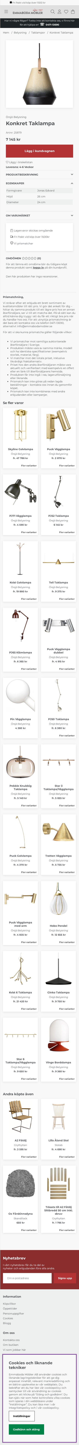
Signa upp (65, 1278)
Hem (6, 32)
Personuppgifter (13, 1313)
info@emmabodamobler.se (35, 326)
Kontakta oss (11, 1340)
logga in (38, 267)
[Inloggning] (59, 11)
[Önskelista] (66, 11)
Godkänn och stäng (26, 1429)
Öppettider (10, 1308)
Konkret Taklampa (61, 32)
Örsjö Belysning (16, 117)
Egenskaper (15, 183)
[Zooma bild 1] (39, 74)
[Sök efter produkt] (52, 11)
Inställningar (21, 1416)
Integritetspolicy (19, 1407)
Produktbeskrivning (22, 174)
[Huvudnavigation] (6, 11)
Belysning (20, 32)
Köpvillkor (9, 1303)
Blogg (7, 1323)
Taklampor (38, 32)
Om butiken (10, 1344)
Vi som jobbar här (14, 1349)
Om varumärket (18, 215)
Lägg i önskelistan (20, 162)
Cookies (8, 1318)
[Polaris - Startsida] (27, 11)
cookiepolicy (51, 1407)
